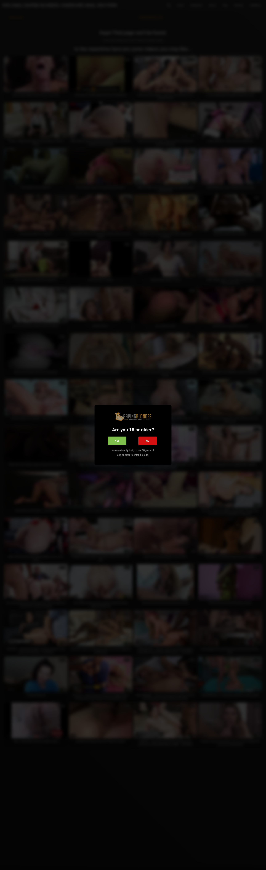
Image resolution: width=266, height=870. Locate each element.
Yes (117, 440)
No (147, 440)
